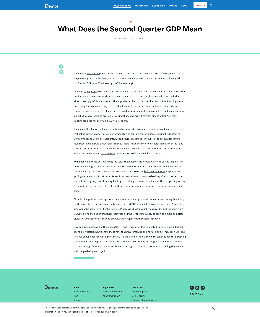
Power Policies (122, 5)
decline (168, 226)
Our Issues (141, 5)
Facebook (192, 288)
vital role (116, 111)
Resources (158, 5)
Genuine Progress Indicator (125, 208)
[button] (61, 66)
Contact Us (137, 287)
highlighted (90, 91)
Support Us (108, 287)
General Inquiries (140, 291)
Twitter (197, 288)
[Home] (52, 8)
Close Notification (209, 310)
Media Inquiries (139, 295)
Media (173, 5)
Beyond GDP (84, 83)
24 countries (108, 153)
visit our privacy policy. (107, 311)
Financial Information (113, 291)
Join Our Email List (111, 295)
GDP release (93, 73)
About (184, 5)
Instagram (203, 288)
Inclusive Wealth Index (153, 143)
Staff (76, 295)
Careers (77, 299)
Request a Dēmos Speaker (144, 299)
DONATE (200, 5)
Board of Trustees (82, 291)
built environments (154, 171)
